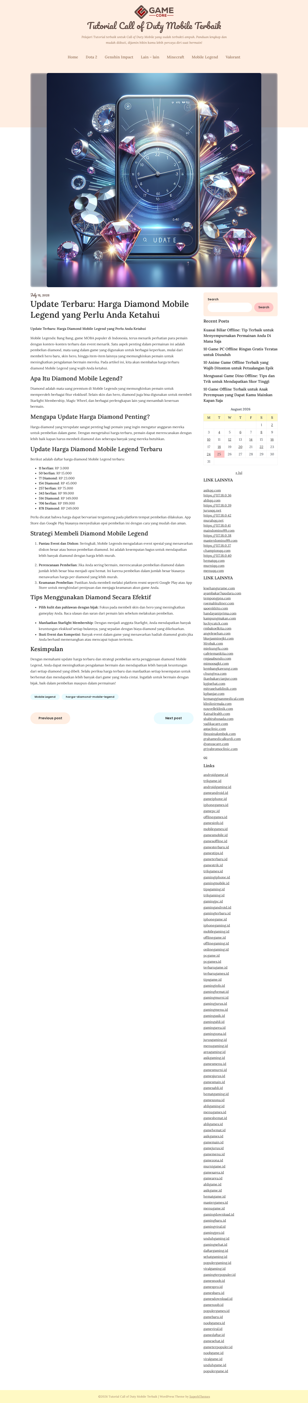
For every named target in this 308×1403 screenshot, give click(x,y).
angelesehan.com (216, 633)
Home (73, 57)
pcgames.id (212, 961)
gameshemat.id (215, 1118)
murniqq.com (213, 565)
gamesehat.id (213, 1341)
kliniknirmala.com (217, 704)
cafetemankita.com (218, 653)
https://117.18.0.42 (217, 515)
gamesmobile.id (215, 835)
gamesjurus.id (214, 1076)
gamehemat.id (214, 1130)
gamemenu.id (214, 1154)
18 (219, 447)
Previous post (50, 718)
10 (208, 439)
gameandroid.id (215, 793)
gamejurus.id (213, 1148)
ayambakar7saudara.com (222, 593)
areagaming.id (214, 1052)
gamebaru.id (213, 1317)
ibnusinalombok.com (219, 734)
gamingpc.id (213, 901)
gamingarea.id (214, 1027)
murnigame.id (214, 1166)
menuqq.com (213, 570)
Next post (173, 718)
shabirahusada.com (218, 719)
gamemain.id (213, 1142)
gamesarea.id (213, 1172)
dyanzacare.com (216, 744)
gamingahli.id (214, 1022)
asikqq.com (212, 490)
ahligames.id (213, 1124)
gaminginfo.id (214, 985)
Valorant (233, 57)
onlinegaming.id (216, 949)
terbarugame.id (215, 967)
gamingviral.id (214, 1226)
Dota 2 (91, 57)
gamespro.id (213, 1287)
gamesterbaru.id (216, 847)
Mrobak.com (213, 643)
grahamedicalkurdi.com (222, 739)
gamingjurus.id (215, 1003)
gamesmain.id (214, 1082)
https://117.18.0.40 (217, 555)
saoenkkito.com (215, 608)
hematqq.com (214, 560)
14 (250, 439)
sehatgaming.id (215, 1257)
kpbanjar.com (213, 693)
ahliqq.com (211, 500)
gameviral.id (213, 1329)
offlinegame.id (214, 937)
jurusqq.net (212, 510)
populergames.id (216, 1311)
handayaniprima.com (219, 613)
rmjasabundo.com (217, 658)
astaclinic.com (214, 729)
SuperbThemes (199, 1396)
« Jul (239, 473)
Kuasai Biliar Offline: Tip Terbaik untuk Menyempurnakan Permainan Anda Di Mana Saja (238, 336)
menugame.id (214, 1208)
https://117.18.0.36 (217, 495)
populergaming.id (217, 1263)
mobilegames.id (215, 829)
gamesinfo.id (213, 823)
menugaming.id (215, 1046)
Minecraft (175, 57)
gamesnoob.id (214, 1281)
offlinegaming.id (216, 943)
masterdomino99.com (220, 540)
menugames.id (214, 1112)
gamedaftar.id (214, 1335)
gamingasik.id (214, 1016)
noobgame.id (213, 1353)
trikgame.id (212, 781)
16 (272, 439)
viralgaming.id (214, 1268)
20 (240, 447)
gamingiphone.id (216, 877)
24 (209, 454)
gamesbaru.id (213, 1293)
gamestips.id (213, 853)
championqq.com (216, 550)
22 (261, 447)
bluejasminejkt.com (218, 638)
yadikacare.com (215, 724)
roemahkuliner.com (218, 603)
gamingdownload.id (218, 1214)
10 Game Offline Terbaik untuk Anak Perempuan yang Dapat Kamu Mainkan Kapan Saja (237, 395)
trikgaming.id (214, 895)
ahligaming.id (214, 1106)
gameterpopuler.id (218, 1347)
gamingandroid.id (217, 907)
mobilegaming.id (216, 931)
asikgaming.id (214, 1058)
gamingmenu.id (215, 1009)
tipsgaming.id (214, 889)
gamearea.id (213, 1178)
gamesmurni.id (215, 1070)
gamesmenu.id (214, 1064)
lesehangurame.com (219, 588)
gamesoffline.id (215, 841)
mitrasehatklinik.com (220, 688)
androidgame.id (215, 775)
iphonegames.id (215, 805)
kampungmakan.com (219, 618)
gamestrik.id (213, 865)
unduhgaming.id (216, 1238)
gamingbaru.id (214, 1220)
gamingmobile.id (216, 883)
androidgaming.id (217, 787)
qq (205, 757)
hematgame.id (214, 1196)
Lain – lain (150, 57)
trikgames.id (213, 871)
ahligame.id (212, 1184)
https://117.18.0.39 (217, 505)
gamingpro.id (213, 1232)
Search (213, 299)
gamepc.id (211, 811)
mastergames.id (215, 1202)
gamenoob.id (213, 1305)
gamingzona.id (214, 1034)
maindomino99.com (218, 530)
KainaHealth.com (216, 714)
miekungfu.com (215, 648)
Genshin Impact (119, 57)
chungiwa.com (214, 673)
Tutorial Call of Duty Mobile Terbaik (154, 25)
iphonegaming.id (216, 925)
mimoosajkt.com (216, 663)
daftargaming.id (215, 1250)
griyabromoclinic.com (220, 749)
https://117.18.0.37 (217, 545)
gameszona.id (214, 1100)
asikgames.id (213, 1136)
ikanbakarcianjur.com (220, 678)
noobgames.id (214, 1323)
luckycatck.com (215, 623)
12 (229, 439)
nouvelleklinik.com (218, 709)
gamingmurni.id (216, 997)
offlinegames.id (215, 817)
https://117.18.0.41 (217, 525)
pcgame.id (211, 955)
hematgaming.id (216, 1094)
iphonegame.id (215, 919)
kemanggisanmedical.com (223, 698)
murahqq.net (213, 520)
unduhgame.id (214, 1365)
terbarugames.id (216, 973)
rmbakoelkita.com (217, 628)
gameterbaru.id (215, 859)
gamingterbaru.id (217, 913)
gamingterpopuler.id (219, 1274)
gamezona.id (213, 1160)
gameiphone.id (215, 799)
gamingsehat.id (215, 1244)
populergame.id (215, 1371)
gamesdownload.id (218, 1299)
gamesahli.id (213, 1088)
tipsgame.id (212, 979)
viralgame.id (213, 1359)
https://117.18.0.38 (217, 535)
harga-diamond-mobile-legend (90, 697)
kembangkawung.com (220, 668)
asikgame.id (212, 1190)
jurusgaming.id (215, 1040)
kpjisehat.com (214, 683)
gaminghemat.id (216, 992)
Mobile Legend (205, 57)
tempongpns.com (217, 598)
